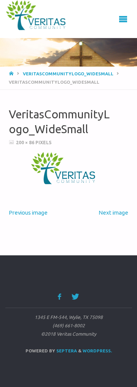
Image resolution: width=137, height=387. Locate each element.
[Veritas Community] (40, 15)
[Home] (11, 73)
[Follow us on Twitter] (75, 296)
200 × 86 (25, 142)
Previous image (28, 212)
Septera (66, 350)
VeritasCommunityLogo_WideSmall (68, 73)
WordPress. (97, 350)
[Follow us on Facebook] (59, 296)
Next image (113, 212)
